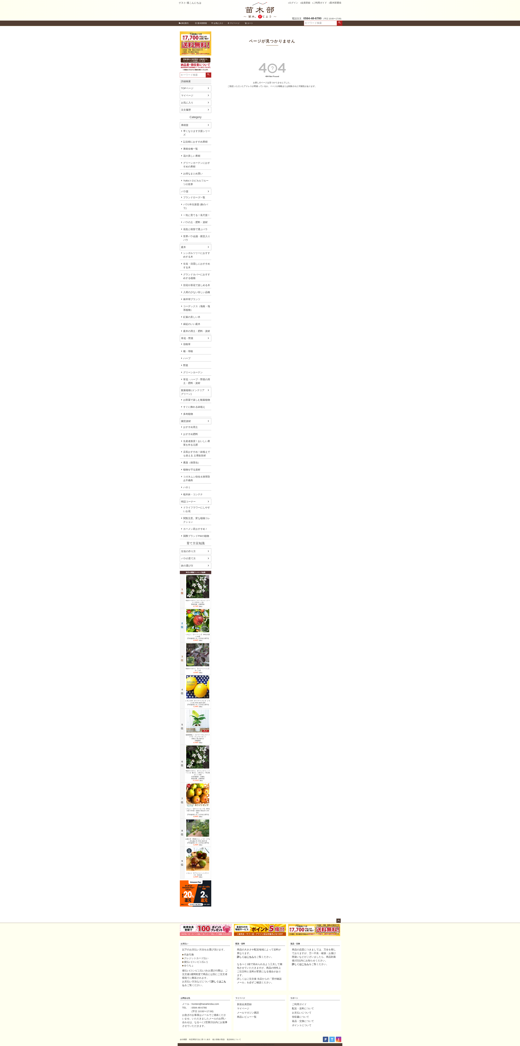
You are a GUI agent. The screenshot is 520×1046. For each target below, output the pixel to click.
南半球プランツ (191, 299)
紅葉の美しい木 (191, 317)
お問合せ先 (185, 998)
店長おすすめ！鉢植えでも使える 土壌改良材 (196, 454)
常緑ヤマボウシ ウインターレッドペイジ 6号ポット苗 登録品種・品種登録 (198, 602)
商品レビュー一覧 (246, 1017)
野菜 (185, 365)
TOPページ (187, 88)
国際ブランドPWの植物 (196, 536)
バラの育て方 (188, 558)
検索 (339, 23)
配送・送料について (303, 1008)
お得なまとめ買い (193, 173)
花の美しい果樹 (191, 156)
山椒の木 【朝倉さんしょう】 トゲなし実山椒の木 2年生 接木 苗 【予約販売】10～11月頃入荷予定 (197, 841)
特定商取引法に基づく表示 (199, 1039)
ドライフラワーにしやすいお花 (196, 509)
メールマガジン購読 (248, 1012)
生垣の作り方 (188, 551)
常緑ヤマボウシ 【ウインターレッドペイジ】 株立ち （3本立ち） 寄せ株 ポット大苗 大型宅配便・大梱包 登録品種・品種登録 (198, 774)
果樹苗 (184, 125)
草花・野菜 (187, 338)
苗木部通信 (335, 2)
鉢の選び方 (187, 565)
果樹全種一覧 (190, 148)
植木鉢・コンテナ (193, 494)
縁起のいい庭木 (191, 324)
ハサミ (187, 487)
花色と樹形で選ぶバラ (195, 229)
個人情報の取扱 (218, 1039)
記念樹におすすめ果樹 (195, 141)
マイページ (234, 23)
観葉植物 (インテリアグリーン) (192, 392)
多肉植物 (188, 414)
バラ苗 (184, 191)
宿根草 (187, 344)
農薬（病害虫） (191, 462)
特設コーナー (188, 501)
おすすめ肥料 (190, 434)
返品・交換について (303, 1021)
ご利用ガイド (320, 2)
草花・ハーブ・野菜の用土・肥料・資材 (196, 381)
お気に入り (218, 23)
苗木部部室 (202, 23)
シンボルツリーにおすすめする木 (196, 255)
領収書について (300, 1017)
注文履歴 (186, 109)
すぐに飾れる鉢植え (194, 407)
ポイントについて (301, 1025)
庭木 (183, 247)
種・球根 (188, 351)
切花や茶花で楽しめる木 (196, 285)
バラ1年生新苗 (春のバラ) (195, 206)
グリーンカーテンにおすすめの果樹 (196, 165)
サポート (294, 998)
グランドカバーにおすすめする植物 (196, 276)
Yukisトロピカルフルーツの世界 (196, 182)
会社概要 (183, 1039)
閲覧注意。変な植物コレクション (196, 520)
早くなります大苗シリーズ (196, 133)
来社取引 (185, 23)
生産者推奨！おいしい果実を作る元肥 (196, 443)
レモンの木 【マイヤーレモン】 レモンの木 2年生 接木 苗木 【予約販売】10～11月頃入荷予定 (197, 702)
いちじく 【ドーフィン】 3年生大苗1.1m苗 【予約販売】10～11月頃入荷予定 (198, 636)
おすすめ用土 (190, 427)
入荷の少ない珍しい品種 (196, 292)
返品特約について (234, 1039)
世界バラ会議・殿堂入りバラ (196, 238)
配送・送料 (240, 944)
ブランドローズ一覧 (194, 197)
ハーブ (187, 358)
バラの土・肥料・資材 (195, 222)
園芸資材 (186, 421)
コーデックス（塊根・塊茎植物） (196, 308)
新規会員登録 (244, 1004)
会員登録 (305, 2)
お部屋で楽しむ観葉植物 (196, 400)
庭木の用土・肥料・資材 (196, 331)
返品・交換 (295, 944)
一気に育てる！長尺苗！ (196, 215)
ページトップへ (338, 921)
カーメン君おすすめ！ (195, 529)
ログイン (293, 2)
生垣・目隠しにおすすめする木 (196, 265)
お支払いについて (301, 1012)
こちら (250, 957)
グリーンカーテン (193, 372)
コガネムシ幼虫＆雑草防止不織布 (196, 478)
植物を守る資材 (191, 469)
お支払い (184, 944)
